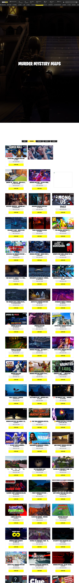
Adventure (51, 4)
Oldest (53, 141)
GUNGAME (40, 231)
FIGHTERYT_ (63, 303)
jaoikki (40, 398)
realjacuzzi (16, 398)
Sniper (20, 4)
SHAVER (16, 159)
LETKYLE (63, 350)
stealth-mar (16, 470)
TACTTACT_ (63, 255)
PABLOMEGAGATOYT (16, 231)
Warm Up (64, 4)
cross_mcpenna (16, 183)
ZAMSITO (16, 422)
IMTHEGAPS (40, 183)
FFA (46, 4)
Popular (39, 141)
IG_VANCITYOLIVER (40, 565)
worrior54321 (17, 207)
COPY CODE (16, 164)
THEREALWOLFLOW (40, 470)
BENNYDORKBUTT (63, 518)
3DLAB (64, 279)
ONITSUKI (17, 279)
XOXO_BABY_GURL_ (63, 422)
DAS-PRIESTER (63, 470)
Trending (32, 141)
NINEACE (63, 565)
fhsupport (63, 231)
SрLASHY (63, 542)
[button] (59, 2)
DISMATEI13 (40, 350)
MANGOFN (40, 374)
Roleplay (9, 4)
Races (70, 4)
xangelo (16, 518)
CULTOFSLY (17, 494)
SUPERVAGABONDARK (17, 303)
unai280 (40, 494)
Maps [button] (13, 1)
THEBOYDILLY (16, 327)
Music (28, 4)
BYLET (40, 422)
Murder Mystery (40, 4)
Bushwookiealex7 (16, 350)
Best (25, 141)
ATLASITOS (64, 207)
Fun (24, 4)
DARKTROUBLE (40, 279)
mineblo (16, 255)
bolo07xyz (17, 446)
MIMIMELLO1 (40, 327)
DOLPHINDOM (16, 374)
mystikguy (63, 398)
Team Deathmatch (58, 4)
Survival (15, 4)
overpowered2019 (63, 374)
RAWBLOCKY (16, 542)
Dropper (33, 4)
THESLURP (40, 207)
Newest (74, 4)
